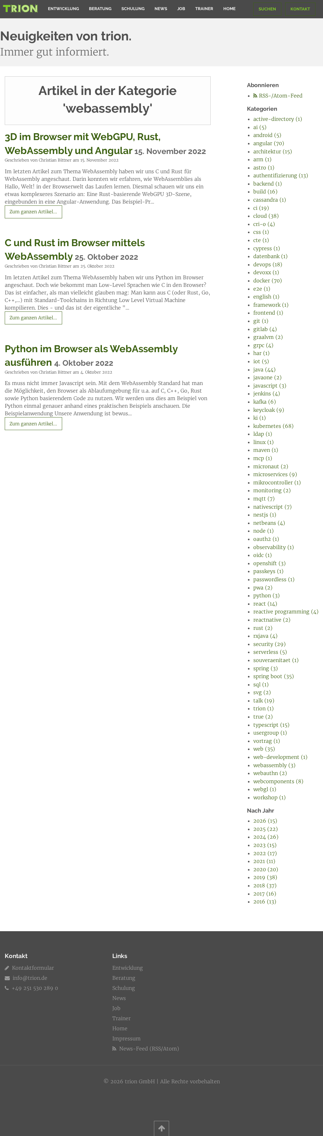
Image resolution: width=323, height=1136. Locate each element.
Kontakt (300, 9)
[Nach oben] (161, 1128)
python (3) (266, 595)
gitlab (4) (265, 329)
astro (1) (263, 167)
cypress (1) (266, 248)
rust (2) (263, 628)
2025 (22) (265, 829)
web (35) (264, 749)
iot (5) (261, 361)
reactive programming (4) (286, 611)
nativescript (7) (272, 507)
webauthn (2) (270, 773)
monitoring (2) (272, 490)
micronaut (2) (270, 466)
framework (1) (271, 305)
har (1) (261, 353)
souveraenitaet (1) (276, 660)
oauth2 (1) (266, 539)
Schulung (132, 8)
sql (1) (261, 684)
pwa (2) (263, 587)
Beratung (100, 8)
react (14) (265, 604)
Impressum (126, 1038)
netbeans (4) (269, 523)
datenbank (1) (270, 256)
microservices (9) (275, 474)
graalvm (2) (268, 337)
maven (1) (265, 450)
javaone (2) (267, 377)
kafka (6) (264, 402)
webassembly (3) (274, 765)
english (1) (266, 296)
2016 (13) (264, 901)
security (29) (269, 644)
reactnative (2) (272, 620)
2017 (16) (264, 893)
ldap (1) (262, 434)
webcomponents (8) (278, 781)
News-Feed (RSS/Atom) (148, 1048)
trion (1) (263, 708)
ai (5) (260, 127)
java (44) (264, 369)
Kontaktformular (32, 968)
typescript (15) (271, 725)
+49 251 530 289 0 (34, 988)
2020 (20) (265, 869)
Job (181, 8)
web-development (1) (280, 757)
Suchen (267, 9)
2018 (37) (265, 885)
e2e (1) (261, 289)
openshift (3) (269, 563)
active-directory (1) (277, 119)
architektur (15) (272, 151)
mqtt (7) (264, 498)
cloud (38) (266, 216)
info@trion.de (30, 978)
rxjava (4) (265, 636)
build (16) (265, 191)
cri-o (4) (264, 224)
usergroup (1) (270, 733)
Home (229, 8)
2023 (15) (265, 845)
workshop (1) (269, 797)
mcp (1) (262, 458)
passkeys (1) (268, 571)
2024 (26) (266, 837)
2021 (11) (264, 861)
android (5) (267, 135)
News (161, 8)
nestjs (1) (264, 515)
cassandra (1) (269, 200)
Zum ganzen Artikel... (33, 212)
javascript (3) (269, 385)
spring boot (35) (273, 676)
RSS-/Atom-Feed (279, 95)
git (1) (260, 321)
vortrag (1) (266, 741)
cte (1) (261, 240)
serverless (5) (270, 652)
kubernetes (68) (273, 426)
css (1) (261, 232)
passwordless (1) (274, 579)
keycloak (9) (268, 410)
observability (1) (273, 547)
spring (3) (265, 668)
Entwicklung (63, 8)
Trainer (204, 8)
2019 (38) (265, 877)
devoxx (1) (266, 272)
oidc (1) (262, 555)
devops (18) (267, 264)
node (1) (263, 531)
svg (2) (262, 692)
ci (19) (261, 208)
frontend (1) (268, 313)
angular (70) (268, 143)
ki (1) (259, 418)
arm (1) (262, 159)
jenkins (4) (266, 393)
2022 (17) (265, 853)
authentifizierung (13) (280, 175)
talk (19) (263, 700)
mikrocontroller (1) (277, 482)
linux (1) (263, 442)
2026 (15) (265, 821)
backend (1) (267, 183)
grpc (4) (263, 345)
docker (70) (267, 280)
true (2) (263, 716)
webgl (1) (264, 789)
